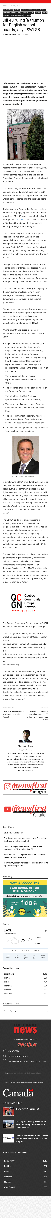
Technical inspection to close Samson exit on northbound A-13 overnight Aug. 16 (23, 847)
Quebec (38, 12)
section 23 (22, 219)
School (45, 12)
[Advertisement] (25, 53)
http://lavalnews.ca (25, 750)
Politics (17, 10)
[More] (32, 75)
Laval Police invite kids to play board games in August (13, 714)
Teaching (28, 15)
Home (5, 5)
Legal (31, 12)
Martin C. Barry (10, 34)
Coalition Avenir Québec (29, 10)
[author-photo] (25, 742)
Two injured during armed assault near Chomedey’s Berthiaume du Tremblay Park (25, 839)
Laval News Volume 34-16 (15, 833)
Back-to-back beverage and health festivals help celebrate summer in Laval (24, 856)
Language (25, 12)
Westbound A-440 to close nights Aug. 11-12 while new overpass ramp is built (37, 715)
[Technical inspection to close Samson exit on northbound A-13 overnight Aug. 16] (8, 1138)
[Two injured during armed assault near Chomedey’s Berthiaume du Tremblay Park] (8, 1124)
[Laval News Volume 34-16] (8, 1111)
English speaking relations (11, 12)
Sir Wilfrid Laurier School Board (13, 15)
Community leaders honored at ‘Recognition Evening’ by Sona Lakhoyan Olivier (26, 864)
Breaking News (15, 5)
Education (42, 10)
